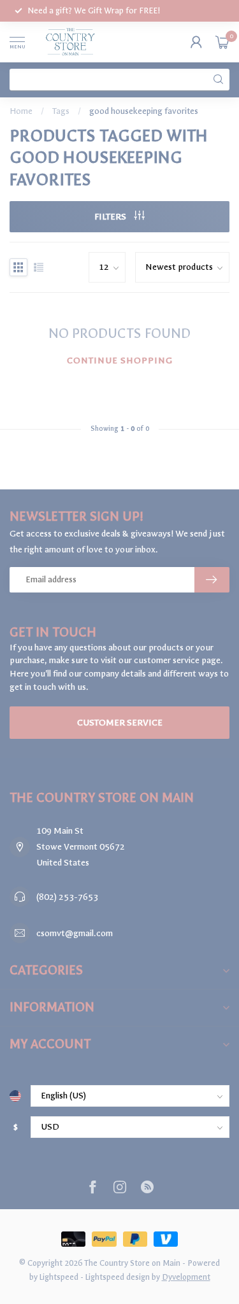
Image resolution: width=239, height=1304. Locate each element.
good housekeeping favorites (143, 111)
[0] (222, 42)
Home (21, 111)
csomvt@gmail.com (74, 933)
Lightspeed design (117, 1277)
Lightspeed (59, 1277)
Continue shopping (120, 360)
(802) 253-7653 (67, 897)
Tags (60, 111)
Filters (111, 216)
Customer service (120, 722)
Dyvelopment (186, 1277)
